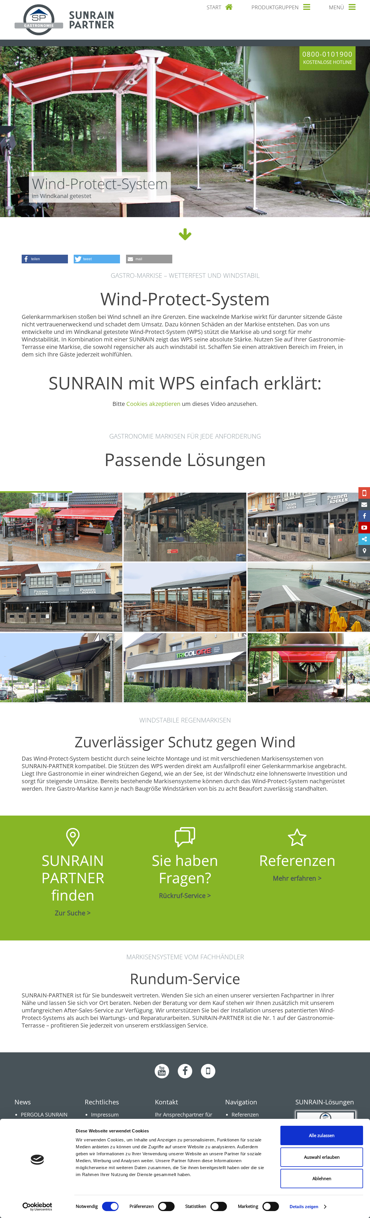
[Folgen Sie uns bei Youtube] (364, 527)
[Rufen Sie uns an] (364, 493)
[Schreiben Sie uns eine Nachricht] (364, 504)
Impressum (105, 1114)
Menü (336, 7)
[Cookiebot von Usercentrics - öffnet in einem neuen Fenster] (37, 1206)
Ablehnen (321, 1178)
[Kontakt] (364, 551)
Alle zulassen (321, 1135)
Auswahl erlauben (322, 1157)
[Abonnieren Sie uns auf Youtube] (162, 1071)
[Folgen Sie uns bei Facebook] (364, 516)
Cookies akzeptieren (153, 404)
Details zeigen (304, 1206)
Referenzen (245, 1114)
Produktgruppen (275, 7)
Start (214, 7)
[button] (45, 259)
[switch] (166, 1206)
